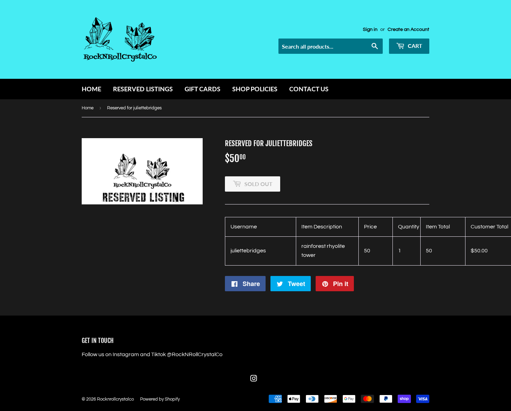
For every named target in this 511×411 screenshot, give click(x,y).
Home (91, 89)
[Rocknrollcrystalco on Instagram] (253, 379)
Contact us (308, 89)
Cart (414, 45)
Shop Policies (254, 89)
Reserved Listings (143, 89)
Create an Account (408, 29)
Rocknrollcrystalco (115, 399)
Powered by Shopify (160, 399)
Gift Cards (202, 89)
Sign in (370, 29)
